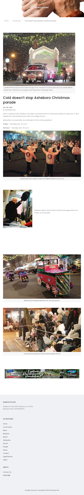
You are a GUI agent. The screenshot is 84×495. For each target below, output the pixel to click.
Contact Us (7, 472)
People (5, 447)
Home (6, 21)
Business (6, 434)
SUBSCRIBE (6, 475)
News (5, 430)
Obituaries (6, 440)
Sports (5, 437)
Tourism (6, 453)
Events (5, 443)
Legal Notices (7, 457)
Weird (5, 460)
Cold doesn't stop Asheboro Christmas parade (40, 21)
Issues (5, 450)
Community (16, 21)
